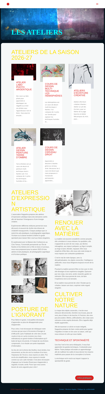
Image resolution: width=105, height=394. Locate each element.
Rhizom (26, 389)
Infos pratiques (84, 377)
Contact (61, 389)
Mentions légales (70, 389)
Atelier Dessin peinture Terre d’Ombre (22, 153)
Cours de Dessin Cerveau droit (51, 151)
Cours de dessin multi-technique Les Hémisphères (53, 90)
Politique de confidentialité (86, 389)
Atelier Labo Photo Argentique (24, 86)
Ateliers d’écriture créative (81, 93)
